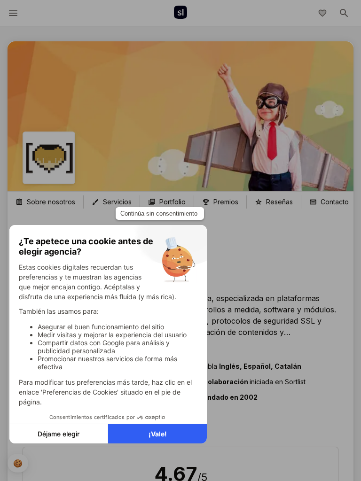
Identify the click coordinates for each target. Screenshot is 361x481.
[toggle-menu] (13, 13)
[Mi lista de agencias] (322, 13)
